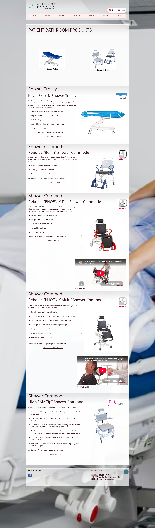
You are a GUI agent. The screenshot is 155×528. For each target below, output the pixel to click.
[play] (125, 139)
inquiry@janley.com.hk (106, 479)
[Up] (126, 471)
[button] (119, 16)
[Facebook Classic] (30, 475)
